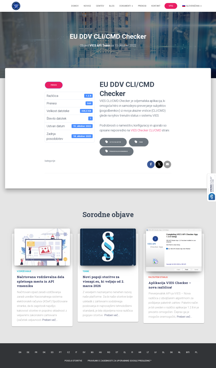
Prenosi (142, 6)
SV (84, 352)
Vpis (171, 6)
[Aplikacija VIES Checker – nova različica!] (174, 249)
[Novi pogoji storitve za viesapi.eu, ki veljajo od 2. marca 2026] (108, 246)
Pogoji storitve (73, 361)
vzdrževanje (24, 271)
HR (140, 352)
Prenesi (54, 85)
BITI (188, 352)
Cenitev (100, 6)
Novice (87, 6)
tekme (140, 142)
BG (92, 352)
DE (28, 352)
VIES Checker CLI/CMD (146, 130)
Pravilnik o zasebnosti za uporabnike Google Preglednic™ (120, 361)
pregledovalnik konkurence (118, 151)
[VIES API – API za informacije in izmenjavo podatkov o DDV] (16, 6)
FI (132, 352)
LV (155, 352)
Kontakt (155, 6)
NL (179, 352)
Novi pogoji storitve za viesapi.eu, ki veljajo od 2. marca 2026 (103, 281)
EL (125, 352)
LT (148, 352)
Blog (111, 6)
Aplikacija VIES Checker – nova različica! (169, 285)
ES (52, 352)
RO (108, 352)
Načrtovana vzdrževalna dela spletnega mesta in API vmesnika (40, 281)
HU (100, 352)
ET (117, 352)
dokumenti (125, 6)
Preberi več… (50, 320)
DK (44, 352)
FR (36, 352)
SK (171, 352)
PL (196, 352)
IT (76, 352)
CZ (68, 352)
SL (163, 352)
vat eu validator (115, 142)
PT (60, 352)
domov (75, 6)
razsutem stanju (158, 277)
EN (20, 352)
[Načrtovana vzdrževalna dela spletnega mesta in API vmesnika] (42, 246)
